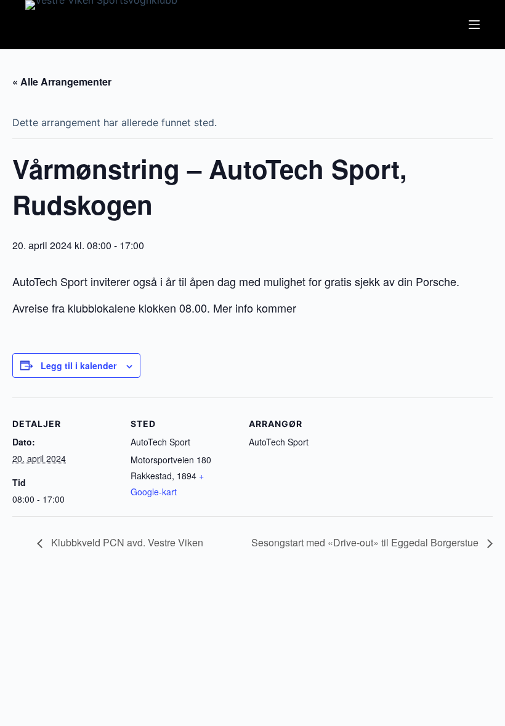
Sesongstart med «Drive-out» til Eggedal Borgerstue (366, 542)
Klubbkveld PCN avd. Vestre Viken (126, 542)
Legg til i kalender (78, 365)
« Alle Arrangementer (61, 81)
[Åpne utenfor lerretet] (474, 24)
